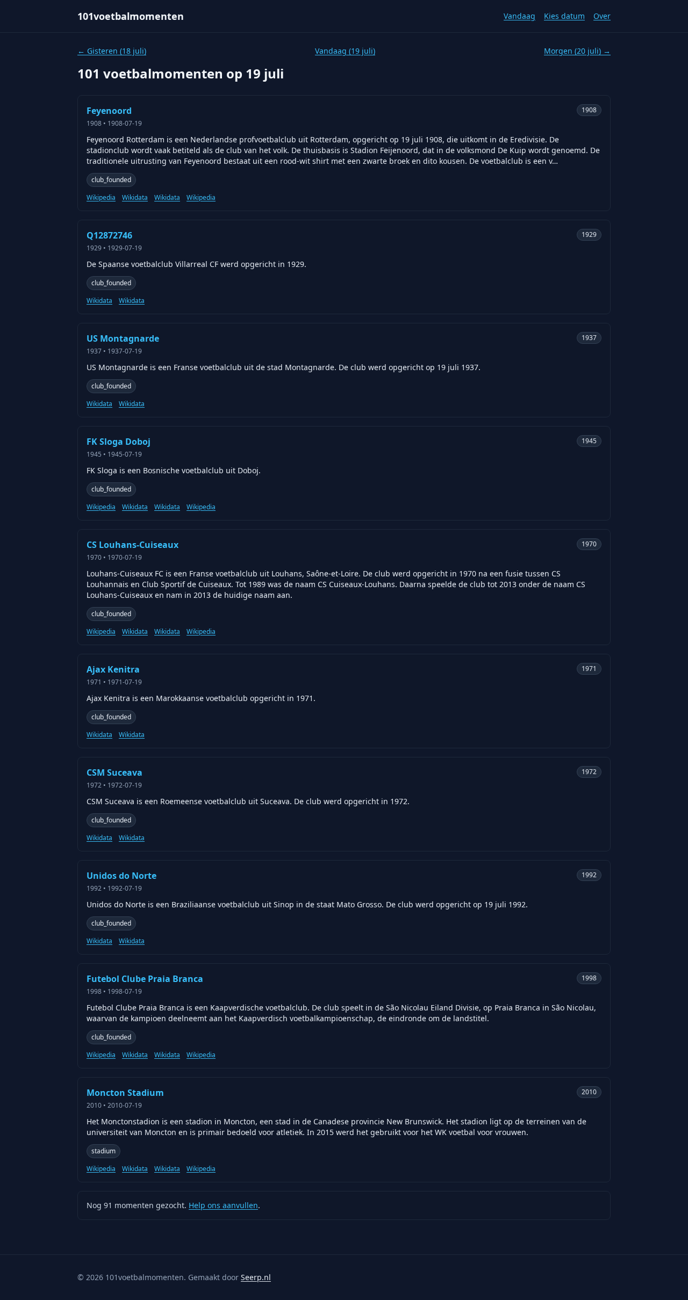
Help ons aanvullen (223, 1205)
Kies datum (564, 16)
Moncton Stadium (125, 1093)
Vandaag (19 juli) (345, 51)
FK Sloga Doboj (118, 441)
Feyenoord (109, 111)
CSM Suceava (114, 772)
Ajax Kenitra (113, 669)
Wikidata (135, 197)
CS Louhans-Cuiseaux (132, 545)
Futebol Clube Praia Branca (145, 979)
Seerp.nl (256, 1277)
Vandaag (519, 16)
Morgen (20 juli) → (577, 51)
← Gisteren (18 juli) (111, 51)
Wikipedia (101, 197)
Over (602, 16)
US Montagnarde (123, 338)
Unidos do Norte (121, 876)
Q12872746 (109, 235)
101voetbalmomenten (130, 16)
